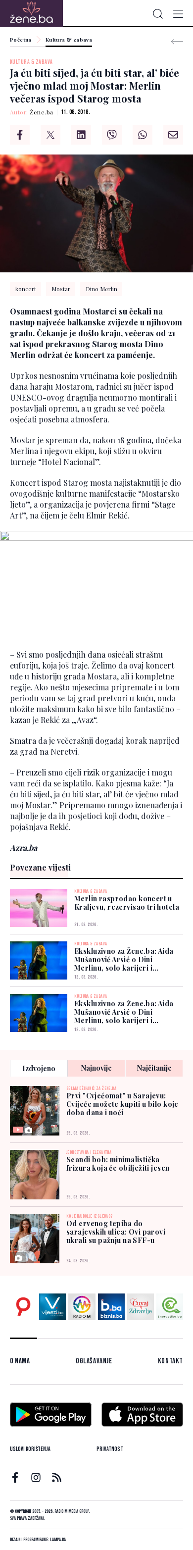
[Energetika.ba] (169, 1306)
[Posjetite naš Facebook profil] (15, 1477)
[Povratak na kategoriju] (177, 42)
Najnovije (96, 1068)
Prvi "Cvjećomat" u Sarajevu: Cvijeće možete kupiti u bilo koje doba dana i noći (122, 1104)
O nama (20, 1361)
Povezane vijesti (40, 867)
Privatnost (109, 1449)
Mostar (60, 289)
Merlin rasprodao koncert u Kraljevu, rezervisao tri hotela (126, 902)
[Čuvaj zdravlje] (140, 1306)
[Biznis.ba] (111, 1306)
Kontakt (170, 1361)
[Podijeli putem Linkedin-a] (81, 135)
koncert (25, 289)
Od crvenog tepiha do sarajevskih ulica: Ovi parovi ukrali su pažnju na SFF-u (115, 1231)
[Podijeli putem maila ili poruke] (173, 135)
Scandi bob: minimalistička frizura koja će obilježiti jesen (117, 1163)
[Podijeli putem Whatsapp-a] (142, 135)
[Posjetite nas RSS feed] (56, 1477)
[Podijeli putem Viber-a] (112, 135)
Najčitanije (154, 1068)
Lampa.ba (58, 1540)
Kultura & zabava (69, 40)
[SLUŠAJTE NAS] (81, 1306)
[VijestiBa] (52, 1306)
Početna (21, 40)
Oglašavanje (94, 1361)
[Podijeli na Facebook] (20, 135)
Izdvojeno (38, 1068)
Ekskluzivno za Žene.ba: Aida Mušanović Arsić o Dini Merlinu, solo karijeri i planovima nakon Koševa (124, 959)
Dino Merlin (101, 289)
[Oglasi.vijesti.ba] (23, 1306)
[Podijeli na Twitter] (50, 135)
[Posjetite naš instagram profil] (36, 1477)
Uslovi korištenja (30, 1449)
